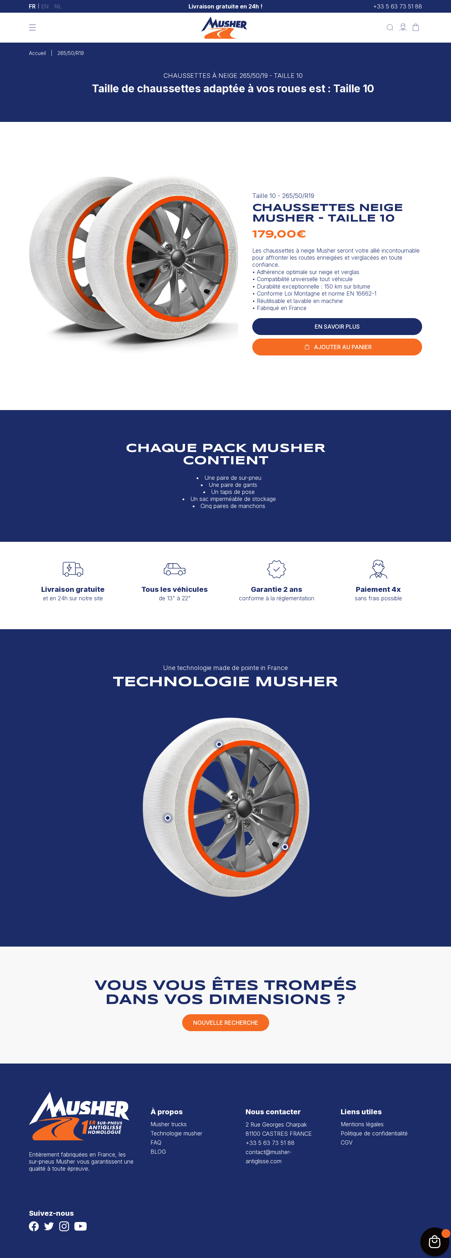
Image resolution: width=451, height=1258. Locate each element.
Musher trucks (168, 1124)
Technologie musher (176, 1133)
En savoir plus (337, 326)
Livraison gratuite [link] (73, 589)
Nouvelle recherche (225, 1022)
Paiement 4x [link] (378, 589)
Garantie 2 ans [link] (276, 589)
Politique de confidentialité (374, 1133)
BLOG (158, 1151)
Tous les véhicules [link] (174, 589)
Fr (32, 6)
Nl (58, 6)
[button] (32, 27)
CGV (347, 1142)
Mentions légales (362, 1124)
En (45, 6)
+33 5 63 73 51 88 (397, 6)
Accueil (37, 53)
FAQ (155, 1142)
